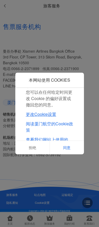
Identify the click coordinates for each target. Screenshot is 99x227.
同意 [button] (66, 147)
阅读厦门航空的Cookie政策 (49, 127)
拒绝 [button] (32, 147)
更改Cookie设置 (41, 114)
